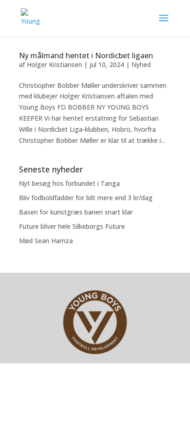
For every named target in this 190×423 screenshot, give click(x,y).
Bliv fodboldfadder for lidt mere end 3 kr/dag (86, 197)
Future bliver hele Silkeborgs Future (72, 226)
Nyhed (141, 64)
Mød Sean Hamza (46, 240)
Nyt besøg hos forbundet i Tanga (69, 183)
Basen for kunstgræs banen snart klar (76, 212)
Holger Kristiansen (54, 64)
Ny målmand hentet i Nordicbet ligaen (86, 55)
